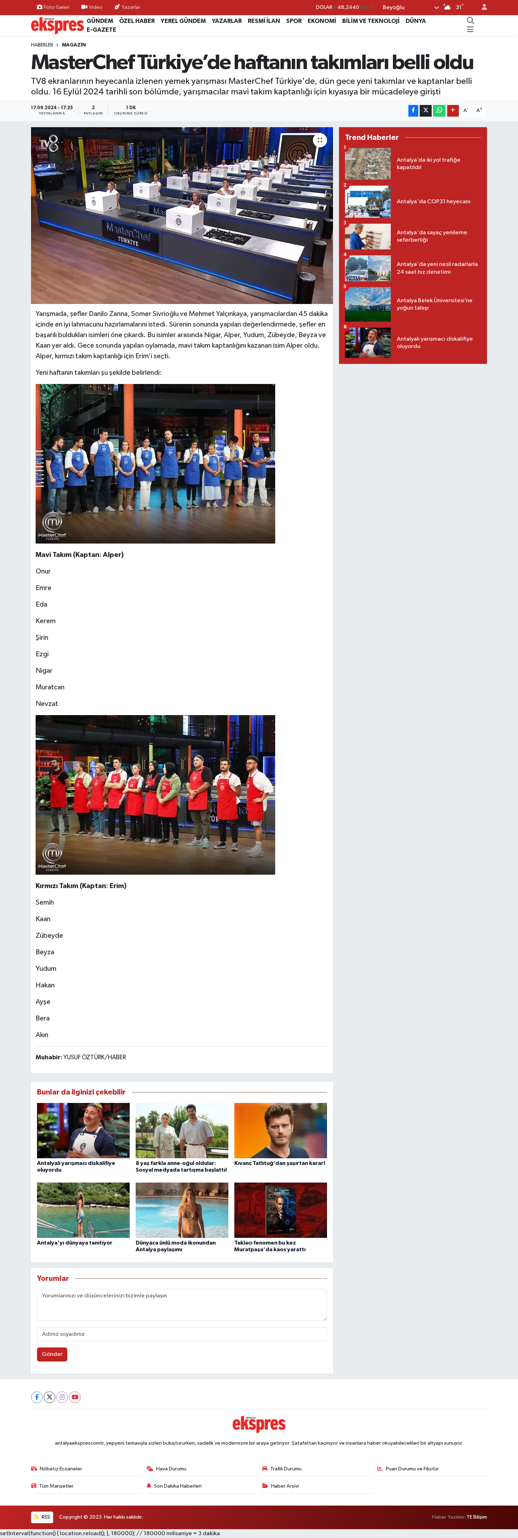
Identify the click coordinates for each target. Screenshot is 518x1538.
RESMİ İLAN (264, 21)
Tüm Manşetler (56, 1486)
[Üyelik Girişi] (481, 7)
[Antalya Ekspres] (57, 25)
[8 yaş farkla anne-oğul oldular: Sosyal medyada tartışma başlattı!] (182, 1131)
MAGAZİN (74, 45)
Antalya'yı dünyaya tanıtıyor (74, 1243)
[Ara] (470, 21)
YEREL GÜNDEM (183, 21)
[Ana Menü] (470, 30)
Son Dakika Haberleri (178, 1486)
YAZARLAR (227, 21)
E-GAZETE (101, 30)
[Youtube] (75, 1397)
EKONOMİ (322, 21)
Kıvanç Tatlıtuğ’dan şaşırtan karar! (279, 1163)
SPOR (294, 21)
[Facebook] (37, 1397)
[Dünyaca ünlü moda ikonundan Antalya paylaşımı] (182, 1210)
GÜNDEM (100, 21)
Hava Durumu (171, 1468)
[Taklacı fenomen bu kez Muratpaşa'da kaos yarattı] (280, 1210)
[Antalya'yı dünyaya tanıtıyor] (83, 1210)
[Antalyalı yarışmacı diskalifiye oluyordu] (83, 1131)
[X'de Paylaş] (426, 111)
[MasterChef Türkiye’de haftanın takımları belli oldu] (182, 215)
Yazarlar (131, 7)
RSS (45, 1517)
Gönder (52, 1354)
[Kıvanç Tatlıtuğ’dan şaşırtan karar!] (280, 1131)
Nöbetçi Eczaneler (61, 1468)
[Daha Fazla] (453, 111)
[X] (49, 1397)
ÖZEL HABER (137, 21)
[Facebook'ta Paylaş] (413, 111)
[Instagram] (62, 1397)
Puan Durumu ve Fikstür (412, 1468)
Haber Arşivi (285, 1486)
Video (96, 7)
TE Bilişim (477, 1517)
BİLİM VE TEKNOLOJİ (371, 21)
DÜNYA (416, 21)
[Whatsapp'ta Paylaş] (439, 111)
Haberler (42, 45)
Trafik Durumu (286, 1468)
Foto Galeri (56, 7)
